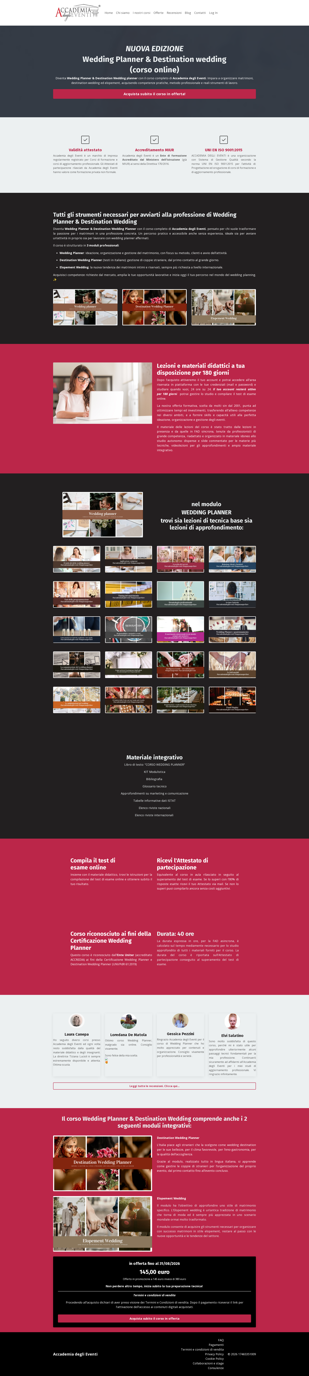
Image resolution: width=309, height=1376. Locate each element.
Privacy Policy (214, 1354)
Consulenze (216, 1368)
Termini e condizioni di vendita (154, 1295)
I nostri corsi (141, 13)
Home (109, 13)
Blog (188, 13)
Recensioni (174, 13)
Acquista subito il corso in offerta (155, 1318)
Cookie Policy (215, 1359)
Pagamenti (216, 1345)
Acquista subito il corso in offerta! (154, 93)
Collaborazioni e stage (208, 1363)
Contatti (200, 13)
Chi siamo (123, 13)
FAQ (221, 1340)
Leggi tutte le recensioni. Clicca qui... (154, 1086)
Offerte (159, 13)
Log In (213, 13)
